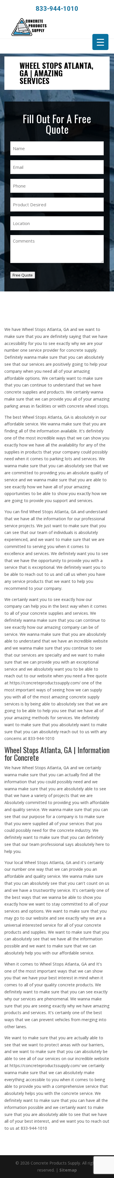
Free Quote (23, 275)
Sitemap (68, 1170)
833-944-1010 (57, 9)
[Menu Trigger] (100, 42)
